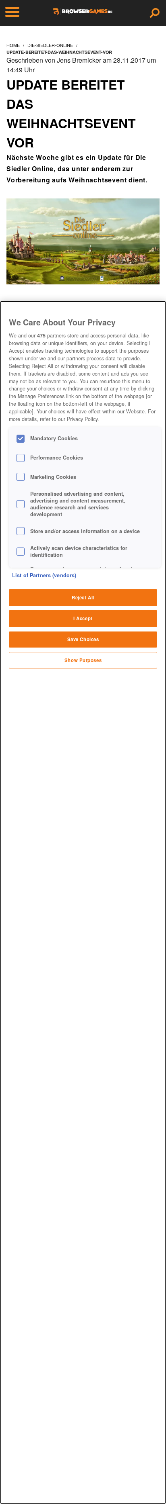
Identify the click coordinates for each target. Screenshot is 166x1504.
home (13, 45)
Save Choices (83, 639)
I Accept (83, 618)
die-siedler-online (50, 45)
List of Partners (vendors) (44, 575)
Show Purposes (83, 660)
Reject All (83, 597)
